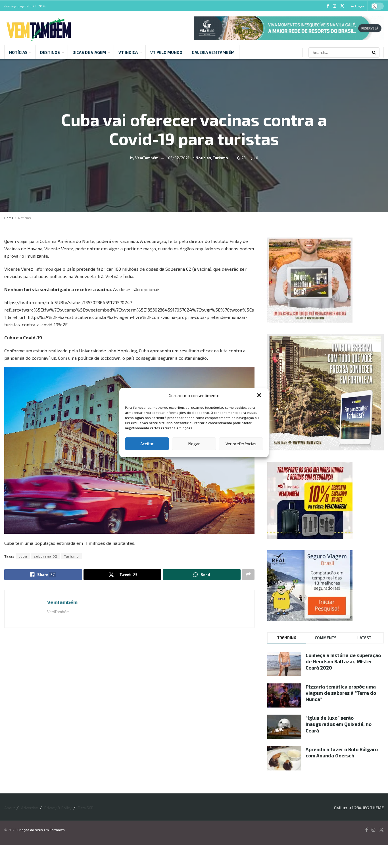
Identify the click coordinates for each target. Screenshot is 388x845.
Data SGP (85, 808)
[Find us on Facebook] (328, 6)
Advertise (29, 808)
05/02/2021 (178, 158)
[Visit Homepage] (38, 28)
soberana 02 (45, 556)
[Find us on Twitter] (342, 6)
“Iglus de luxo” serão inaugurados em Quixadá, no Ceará (339, 724)
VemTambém (146, 158)
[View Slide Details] (289, 28)
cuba (22, 556)
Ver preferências (241, 443)
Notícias (18, 52)
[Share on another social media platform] (248, 574)
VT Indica (128, 52)
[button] (259, 395)
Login (359, 6)
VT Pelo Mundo (166, 52)
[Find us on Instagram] (334, 6)
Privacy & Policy (58, 808)
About (9, 808)
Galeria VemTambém (213, 52)
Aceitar (147, 443)
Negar (194, 443)
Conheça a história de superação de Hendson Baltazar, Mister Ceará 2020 (343, 661)
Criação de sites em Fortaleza (41, 830)
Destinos (50, 52)
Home (9, 218)
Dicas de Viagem (89, 52)
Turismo (220, 158)
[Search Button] (374, 52)
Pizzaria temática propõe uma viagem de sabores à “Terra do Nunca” (341, 693)
